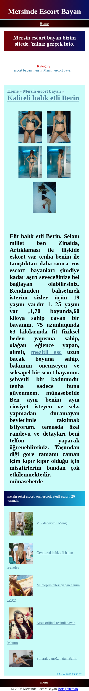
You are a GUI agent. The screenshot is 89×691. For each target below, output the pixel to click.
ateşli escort (61, 496)
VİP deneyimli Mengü (52, 523)
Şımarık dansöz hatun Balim (57, 658)
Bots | (62, 689)
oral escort (43, 496)
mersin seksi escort (20, 496)
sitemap (72, 689)
